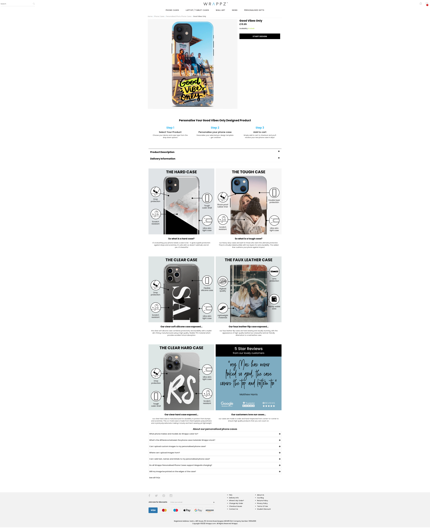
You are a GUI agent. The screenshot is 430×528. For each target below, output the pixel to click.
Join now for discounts (158, 502)
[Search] (34, 4)
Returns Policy (262, 500)
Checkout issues (235, 506)
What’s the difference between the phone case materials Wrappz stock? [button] (182, 440)
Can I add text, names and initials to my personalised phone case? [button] (179, 459)
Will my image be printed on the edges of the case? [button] (172, 471)
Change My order (236, 503)
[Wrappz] (215, 4)
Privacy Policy (262, 503)
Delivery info (234, 498)
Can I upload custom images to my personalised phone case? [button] (177, 446)
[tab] (215, 152)
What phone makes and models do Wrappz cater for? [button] (173, 434)
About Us (260, 495)
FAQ (230, 495)
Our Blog (260, 498)
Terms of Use (262, 506)
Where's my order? (236, 500)
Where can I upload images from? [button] (164, 452)
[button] (215, 152)
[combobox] (18, 4)
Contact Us (233, 509)
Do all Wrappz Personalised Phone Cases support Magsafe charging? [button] (180, 465)
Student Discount (264, 509)
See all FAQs (154, 477)
